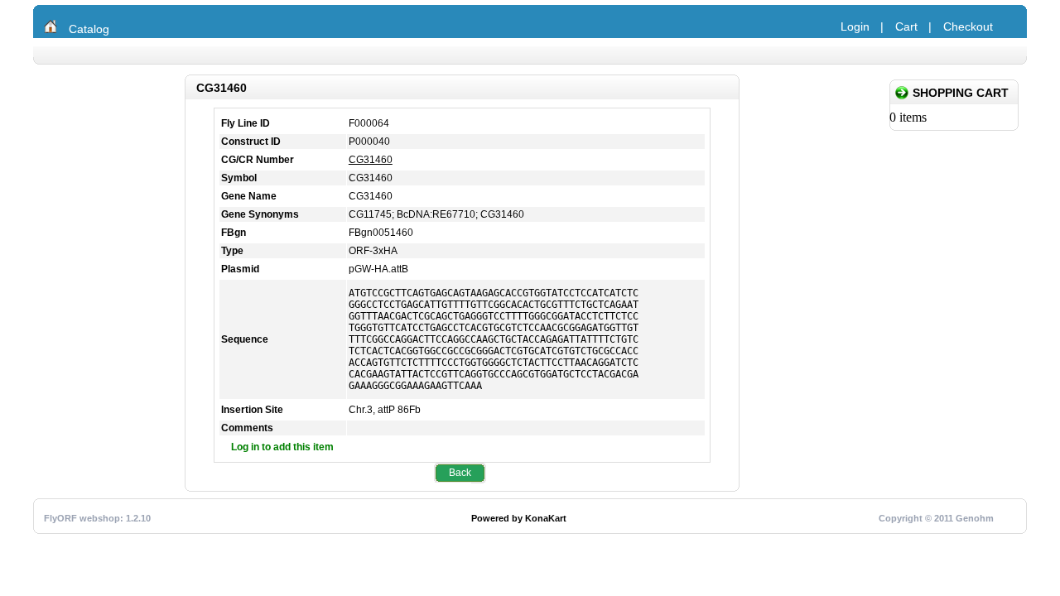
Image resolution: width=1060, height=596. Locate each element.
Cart (906, 26)
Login (855, 26)
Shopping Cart (961, 92)
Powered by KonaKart (518, 518)
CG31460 (371, 160)
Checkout (968, 26)
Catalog (89, 29)
